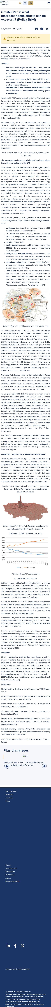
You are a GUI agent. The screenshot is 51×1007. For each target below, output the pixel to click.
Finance (8, 865)
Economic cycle (11, 868)
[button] (20, 3)
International (10, 875)
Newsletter (9, 795)
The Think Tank (10, 791)
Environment (10, 872)
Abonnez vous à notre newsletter (17, 969)
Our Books (9, 798)
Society (8, 878)
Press (7, 801)
